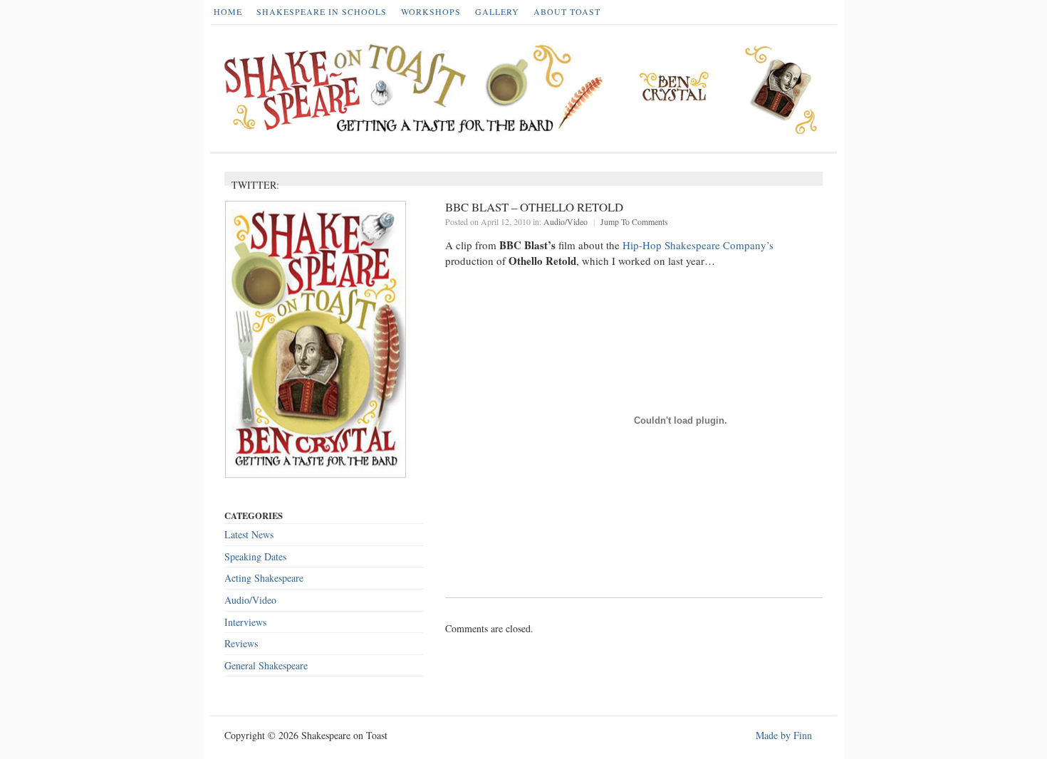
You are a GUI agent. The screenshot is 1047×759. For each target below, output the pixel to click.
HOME (228, 11)
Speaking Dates (255, 556)
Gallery (497, 11)
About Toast (566, 11)
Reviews (241, 643)
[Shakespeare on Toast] (527, 88)
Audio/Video (565, 221)
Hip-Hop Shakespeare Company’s (698, 245)
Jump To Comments (634, 221)
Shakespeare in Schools (321, 11)
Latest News (249, 534)
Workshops (431, 11)
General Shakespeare (266, 665)
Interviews (245, 622)
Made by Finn (784, 735)
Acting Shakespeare (263, 578)
